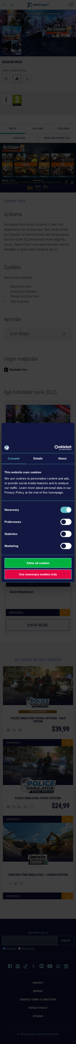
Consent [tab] (13, 458)
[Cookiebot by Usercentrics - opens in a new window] (55, 447)
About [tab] (62, 458)
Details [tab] (38, 458)
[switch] (66, 522)
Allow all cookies (38, 562)
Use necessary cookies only (38, 574)
